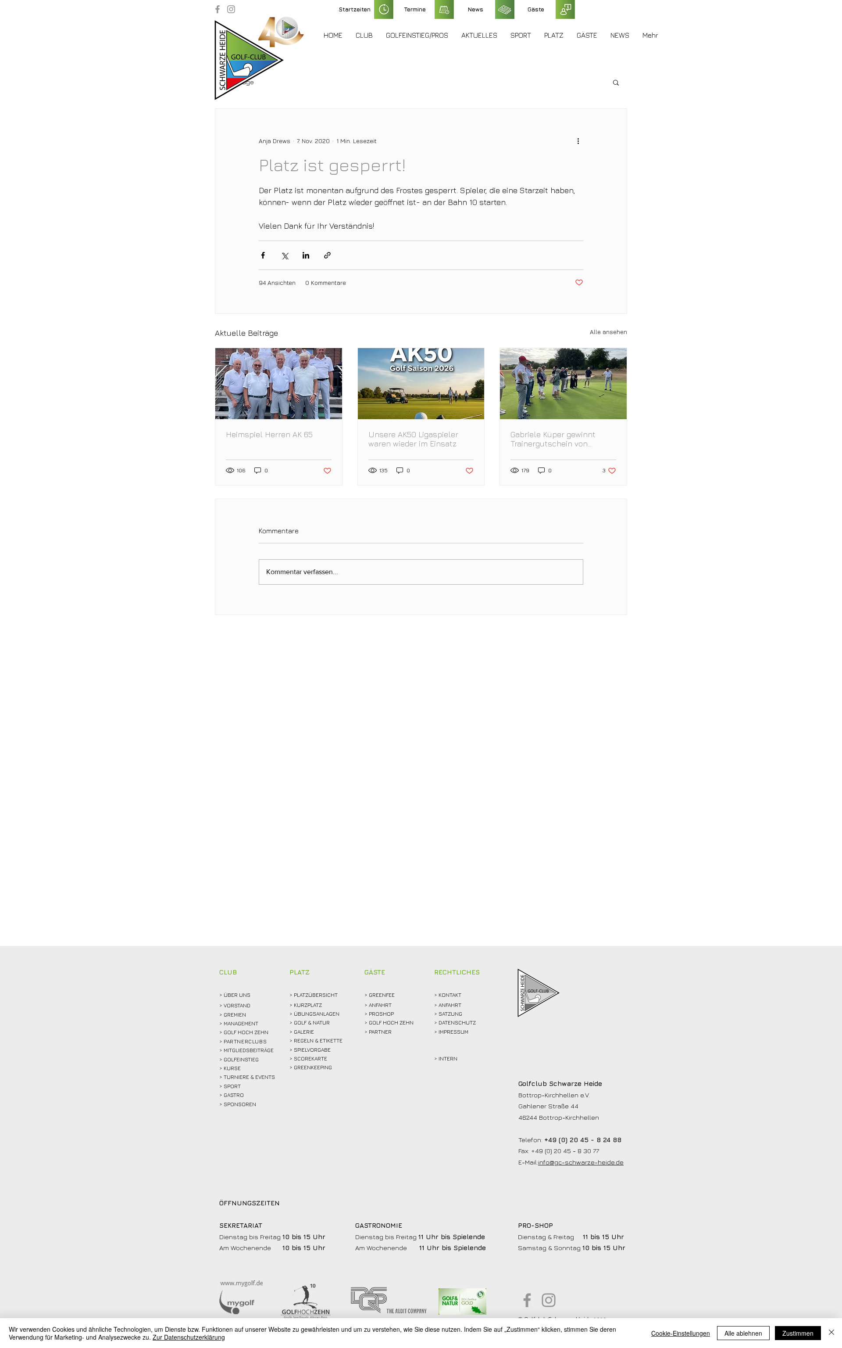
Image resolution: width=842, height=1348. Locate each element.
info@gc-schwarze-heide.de (581, 1162)
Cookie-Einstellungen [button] (680, 1333)
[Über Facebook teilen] (263, 255)
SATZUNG (450, 1013)
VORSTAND (237, 1005)
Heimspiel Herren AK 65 (269, 434)
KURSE (232, 1068)
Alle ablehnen (743, 1333)
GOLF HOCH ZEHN (391, 1022)
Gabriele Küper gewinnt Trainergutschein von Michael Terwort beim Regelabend (553, 439)
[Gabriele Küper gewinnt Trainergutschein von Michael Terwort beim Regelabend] (563, 383)
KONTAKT (450, 995)
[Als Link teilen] (327, 255)
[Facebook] (217, 9)
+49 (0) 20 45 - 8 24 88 (582, 1139)
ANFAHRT (380, 1005)
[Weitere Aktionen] (578, 140)
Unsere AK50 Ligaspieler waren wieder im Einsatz (413, 439)
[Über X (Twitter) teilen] (284, 255)
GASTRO (234, 1095)
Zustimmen (797, 1333)
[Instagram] (231, 9)
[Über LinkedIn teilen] (306, 255)
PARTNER (380, 1031)
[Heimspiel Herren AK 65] (278, 383)
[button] (364, 35)
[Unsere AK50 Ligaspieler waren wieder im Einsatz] (421, 383)
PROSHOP (381, 1013)
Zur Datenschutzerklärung (189, 1337)
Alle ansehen (608, 331)
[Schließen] (831, 1333)
